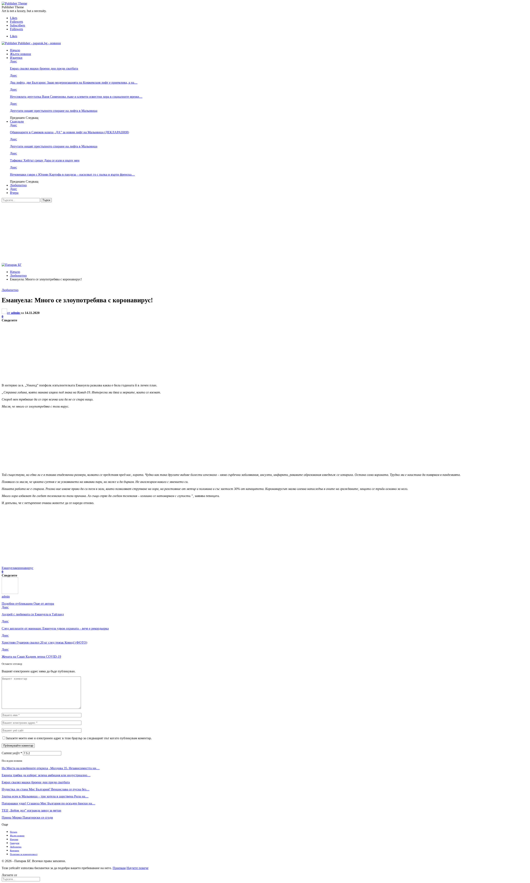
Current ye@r (12, 753)
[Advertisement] (265, 233)
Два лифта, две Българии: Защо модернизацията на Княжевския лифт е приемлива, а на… (73, 82)
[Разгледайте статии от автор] (10, 593)
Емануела (8, 568)
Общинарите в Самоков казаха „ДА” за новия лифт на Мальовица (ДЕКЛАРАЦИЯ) (69, 132)
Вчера (14, 192)
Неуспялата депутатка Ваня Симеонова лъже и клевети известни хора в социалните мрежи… (76, 96)
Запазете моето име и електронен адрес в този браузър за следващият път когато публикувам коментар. (79, 738)
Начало (15, 50)
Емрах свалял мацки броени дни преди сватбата (44, 68)
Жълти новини (20, 54)
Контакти (14, 850)
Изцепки (16, 57)
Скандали (17, 121)
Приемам (119, 868)
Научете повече (137, 868)
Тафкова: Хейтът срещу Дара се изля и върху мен (45, 160)
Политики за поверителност (23, 854)
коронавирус (24, 568)
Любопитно (18, 185)
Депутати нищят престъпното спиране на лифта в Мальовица (53, 110)
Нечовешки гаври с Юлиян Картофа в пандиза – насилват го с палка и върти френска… (72, 174)
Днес (13, 61)
